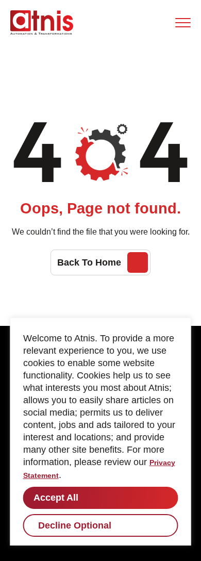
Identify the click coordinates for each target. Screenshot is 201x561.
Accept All (56, 497)
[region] (100, 432)
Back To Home (89, 262)
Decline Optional (74, 525)
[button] (183, 22)
